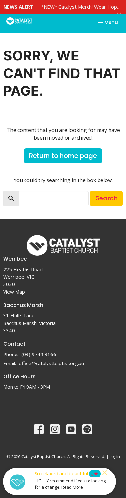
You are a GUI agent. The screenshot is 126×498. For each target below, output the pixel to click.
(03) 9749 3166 (38, 354)
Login (115, 456)
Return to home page (63, 155)
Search (106, 198)
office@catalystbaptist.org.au (51, 363)
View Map (14, 292)
